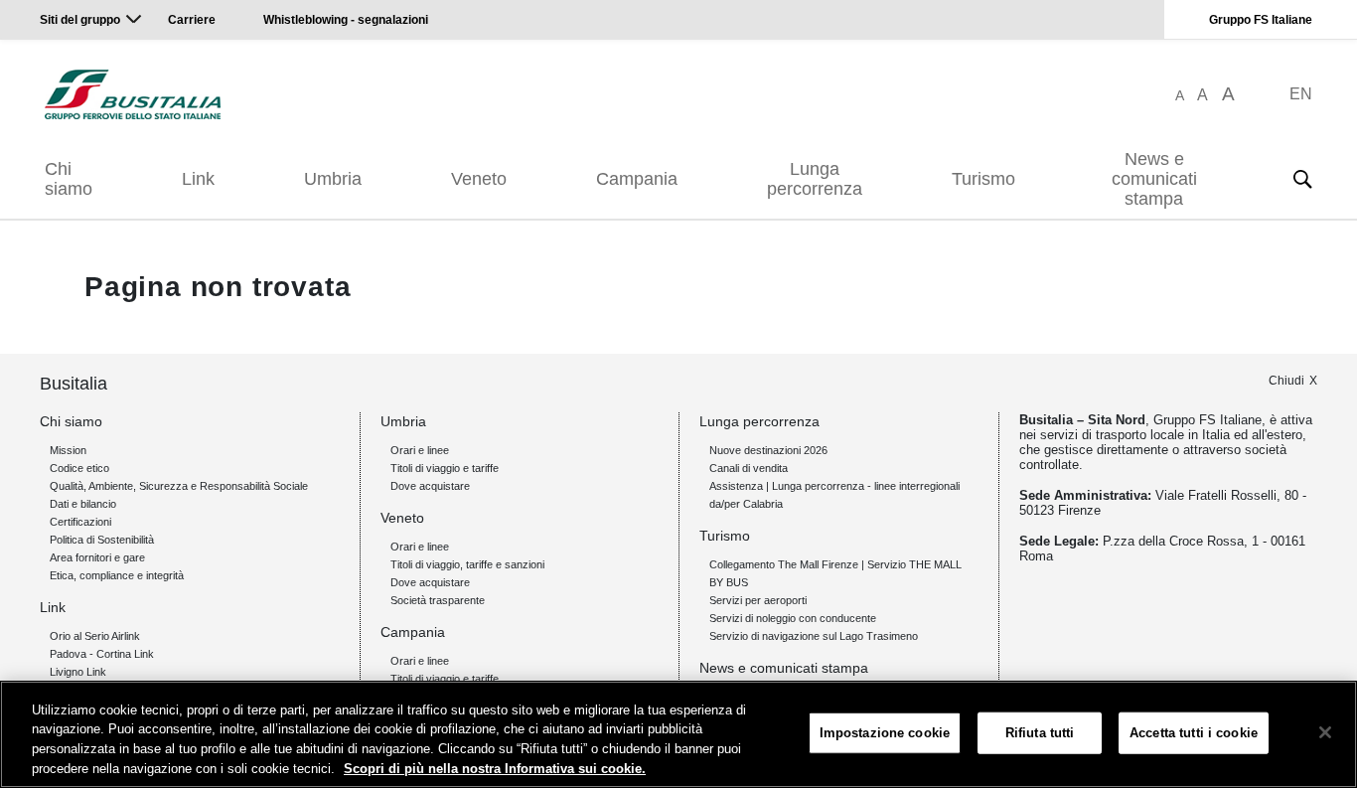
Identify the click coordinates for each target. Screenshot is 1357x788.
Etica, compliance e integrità (117, 575)
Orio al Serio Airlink (95, 636)
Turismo (983, 179)
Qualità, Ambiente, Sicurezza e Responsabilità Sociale (179, 486)
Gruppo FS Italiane (1260, 20)
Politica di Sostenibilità (102, 540)
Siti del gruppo (80, 20)
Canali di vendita (748, 468)
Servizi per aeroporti (758, 600)
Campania (637, 179)
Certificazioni (80, 522)
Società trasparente (437, 600)
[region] (678, 734)
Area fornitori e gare (97, 557)
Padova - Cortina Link (102, 654)
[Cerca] (1302, 179)
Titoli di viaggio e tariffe (444, 468)
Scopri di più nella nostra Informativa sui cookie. (495, 767)
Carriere (192, 20)
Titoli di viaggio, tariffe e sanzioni (467, 564)
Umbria (333, 179)
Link (198, 179)
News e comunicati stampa (1154, 179)
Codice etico (79, 468)
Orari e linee (419, 450)
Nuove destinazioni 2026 (768, 450)
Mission (68, 450)
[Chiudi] (1325, 732)
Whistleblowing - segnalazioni (345, 20)
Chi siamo (68, 179)
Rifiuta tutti (1040, 732)
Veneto (479, 179)
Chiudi (1286, 381)
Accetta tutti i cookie (1194, 732)
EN (1300, 93)
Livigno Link (78, 672)
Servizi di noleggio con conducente (792, 618)
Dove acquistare (430, 486)
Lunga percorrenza (814, 179)
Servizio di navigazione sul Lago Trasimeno (813, 636)
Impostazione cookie (885, 732)
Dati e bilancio (83, 504)
